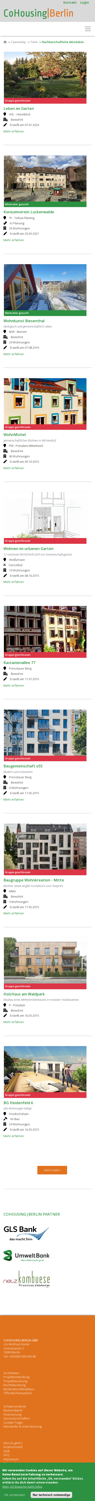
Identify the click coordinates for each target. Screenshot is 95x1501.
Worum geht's (12, 1443)
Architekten (11, 1373)
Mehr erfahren (13, 131)
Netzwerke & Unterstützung (22, 1426)
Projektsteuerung (15, 1381)
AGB (6, 1451)
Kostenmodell (12, 1447)
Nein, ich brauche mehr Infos (22, 1487)
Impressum (11, 1459)
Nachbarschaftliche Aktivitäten (63, 42)
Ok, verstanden (14, 1495)
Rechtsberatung (14, 1385)
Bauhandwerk (12, 1410)
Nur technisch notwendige (51, 1495)
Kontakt (70, 2)
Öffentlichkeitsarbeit (17, 1393)
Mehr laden (52, 1170)
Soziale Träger (13, 1422)
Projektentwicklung (16, 1377)
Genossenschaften (16, 1418)
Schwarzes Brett (14, 1406)
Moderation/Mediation (18, 1389)
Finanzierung (12, 1414)
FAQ (6, 1455)
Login (84, 2)
